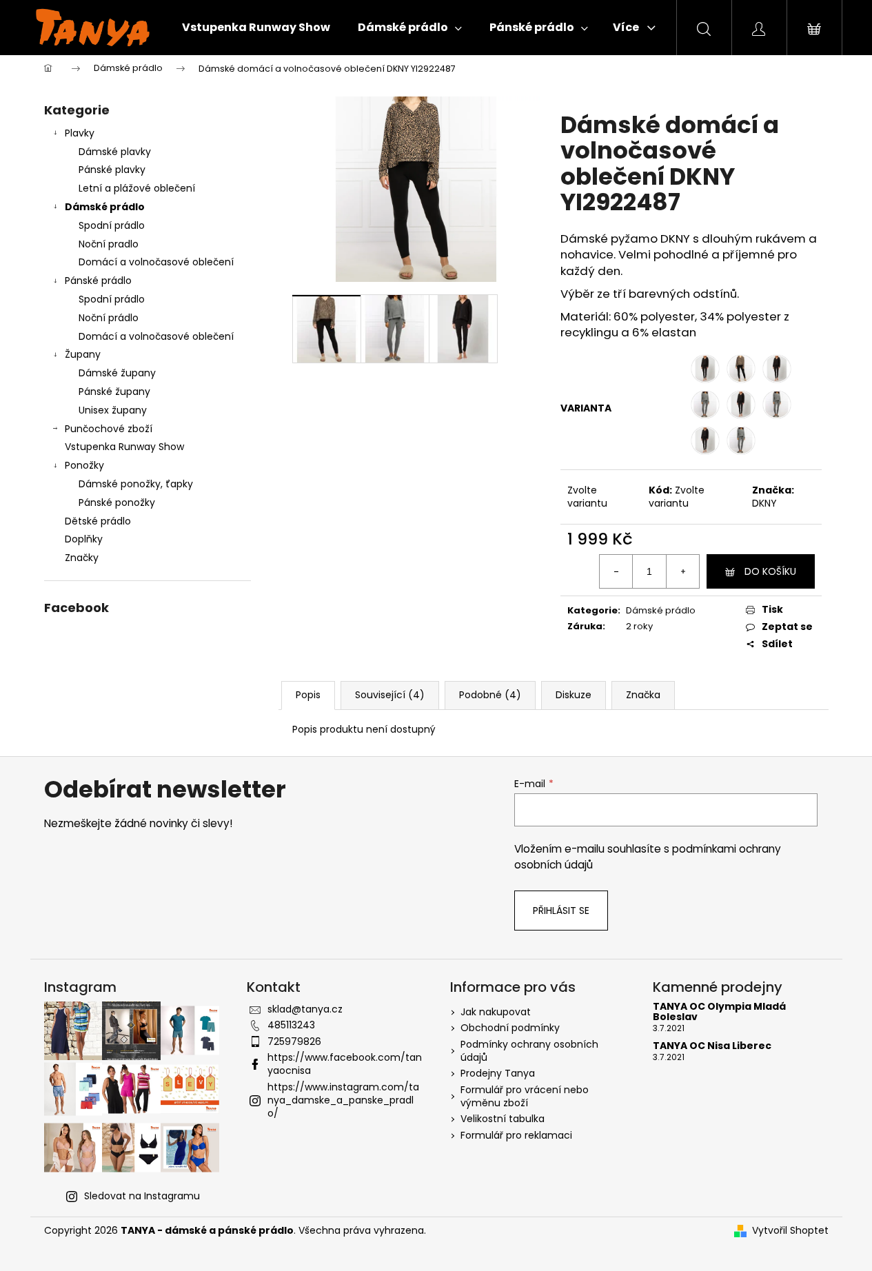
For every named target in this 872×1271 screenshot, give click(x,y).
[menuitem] (256, 27)
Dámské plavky (115, 152)
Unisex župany (113, 410)
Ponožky (84, 465)
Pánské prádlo (98, 280)
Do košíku (770, 571)
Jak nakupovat (495, 1012)
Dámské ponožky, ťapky (136, 484)
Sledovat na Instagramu (142, 1196)
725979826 (294, 1041)
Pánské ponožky (117, 502)
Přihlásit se (561, 910)
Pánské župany (114, 391)
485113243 (291, 1025)
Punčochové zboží (108, 429)
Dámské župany (117, 373)
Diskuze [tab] (573, 695)
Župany (83, 354)
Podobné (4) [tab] (490, 695)
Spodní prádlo (112, 225)
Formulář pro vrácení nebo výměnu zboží (524, 1096)
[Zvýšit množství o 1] (682, 571)
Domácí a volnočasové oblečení (156, 262)
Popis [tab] (308, 695)
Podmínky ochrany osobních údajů (529, 1050)
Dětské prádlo (98, 521)
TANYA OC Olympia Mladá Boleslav (719, 1012)
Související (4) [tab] (390, 695)
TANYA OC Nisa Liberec (712, 1046)
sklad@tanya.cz (305, 1009)
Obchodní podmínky (510, 1028)
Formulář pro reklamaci (516, 1135)
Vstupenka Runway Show (124, 447)
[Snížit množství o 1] (616, 571)
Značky (82, 558)
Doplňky (84, 539)
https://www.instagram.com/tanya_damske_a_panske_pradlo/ (343, 1100)
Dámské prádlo (105, 207)
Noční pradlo (109, 244)
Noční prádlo (109, 318)
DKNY (764, 503)
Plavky (79, 133)
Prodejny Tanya (497, 1073)
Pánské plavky (112, 169)
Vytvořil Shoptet (790, 1230)
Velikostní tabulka (502, 1119)
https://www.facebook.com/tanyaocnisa (344, 1063)
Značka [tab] (643, 695)
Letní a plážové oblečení (137, 188)
